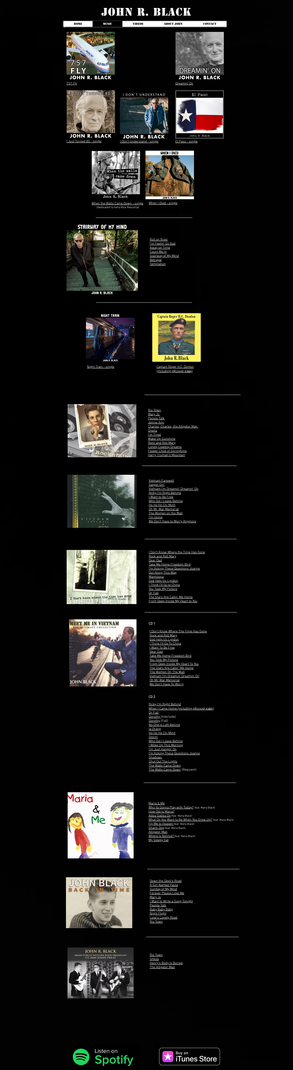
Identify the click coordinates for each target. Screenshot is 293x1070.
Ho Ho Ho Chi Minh (162, 505)
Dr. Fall (154, 593)
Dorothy (155, 717)
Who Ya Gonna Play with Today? (171, 808)
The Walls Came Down (165, 770)
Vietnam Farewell (161, 481)
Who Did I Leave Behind (166, 501)
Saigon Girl (156, 485)
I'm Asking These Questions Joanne (174, 569)
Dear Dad (155, 561)
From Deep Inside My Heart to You (173, 601)
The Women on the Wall (166, 513)
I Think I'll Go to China (164, 585)
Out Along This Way (163, 573)
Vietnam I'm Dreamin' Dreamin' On (173, 489)
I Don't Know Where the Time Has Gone (177, 552)
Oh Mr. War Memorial (164, 509)
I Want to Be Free (161, 497)
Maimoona (156, 577)
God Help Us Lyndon (163, 581)
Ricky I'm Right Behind (165, 493)
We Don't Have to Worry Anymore (172, 522)
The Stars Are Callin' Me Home (171, 597)
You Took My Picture (163, 589)
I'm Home (155, 517)
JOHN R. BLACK (146, 12)
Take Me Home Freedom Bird (170, 565)
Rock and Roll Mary (162, 557)
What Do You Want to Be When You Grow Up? (180, 820)
